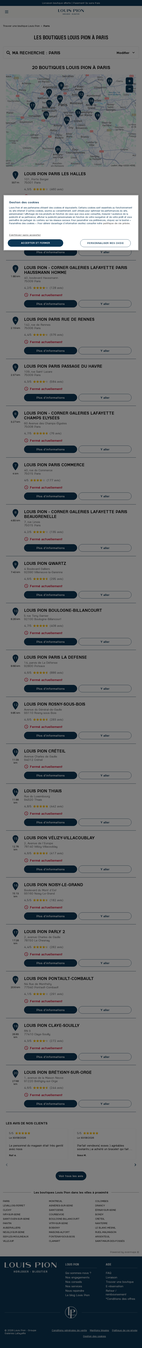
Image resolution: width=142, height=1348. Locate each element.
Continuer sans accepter (25, 235)
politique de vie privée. (116, 223)
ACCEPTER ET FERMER (35, 243)
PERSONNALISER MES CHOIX (105, 243)
